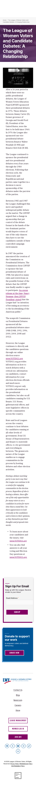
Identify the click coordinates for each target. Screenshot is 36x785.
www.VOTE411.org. (18, 557)
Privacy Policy (14, 764)
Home (4, 20)
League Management (18, 720)
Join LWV (18, 737)
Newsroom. (18, 700)
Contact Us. (18, 690)
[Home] (17, 681)
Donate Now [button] (14, 653)
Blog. (18, 695)
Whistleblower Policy (25, 764)
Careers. (18, 705)
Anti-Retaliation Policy (18, 766)
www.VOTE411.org (14, 358)
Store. (18, 710)
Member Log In (18, 729)
